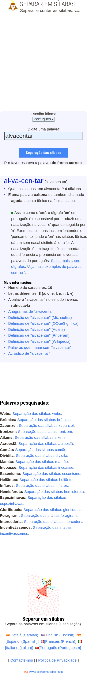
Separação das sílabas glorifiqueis (52, 510)
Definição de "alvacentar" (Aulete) (36, 329)
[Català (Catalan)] (24, 635)
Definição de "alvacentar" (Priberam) (38, 335)
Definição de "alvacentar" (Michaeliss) (40, 317)
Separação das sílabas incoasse (46, 467)
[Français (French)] (60, 641)
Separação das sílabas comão (40, 450)
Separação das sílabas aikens (40, 437)
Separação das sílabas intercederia (53, 522)
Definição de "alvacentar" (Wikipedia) (39, 341)
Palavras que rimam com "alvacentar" (39, 347)
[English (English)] (60, 635)
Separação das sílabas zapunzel (46, 426)
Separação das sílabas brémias (44, 420)
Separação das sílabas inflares (42, 485)
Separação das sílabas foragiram (49, 515)
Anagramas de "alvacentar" (31, 311)
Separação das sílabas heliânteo (47, 480)
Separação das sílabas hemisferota (54, 492)
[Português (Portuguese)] (60, 648)
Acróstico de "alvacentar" (29, 353)
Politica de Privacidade (57, 660)
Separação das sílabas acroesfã (46, 444)
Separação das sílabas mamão (41, 462)
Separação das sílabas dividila (41, 455)
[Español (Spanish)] (22, 641)
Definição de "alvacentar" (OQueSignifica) (43, 323)
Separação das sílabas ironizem (45, 432)
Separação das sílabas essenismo (51, 474)
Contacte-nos (21, 660)
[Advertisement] (43, 63)
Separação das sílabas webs (36, 414)
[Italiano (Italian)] (19, 648)
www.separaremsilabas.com (46, 671)
